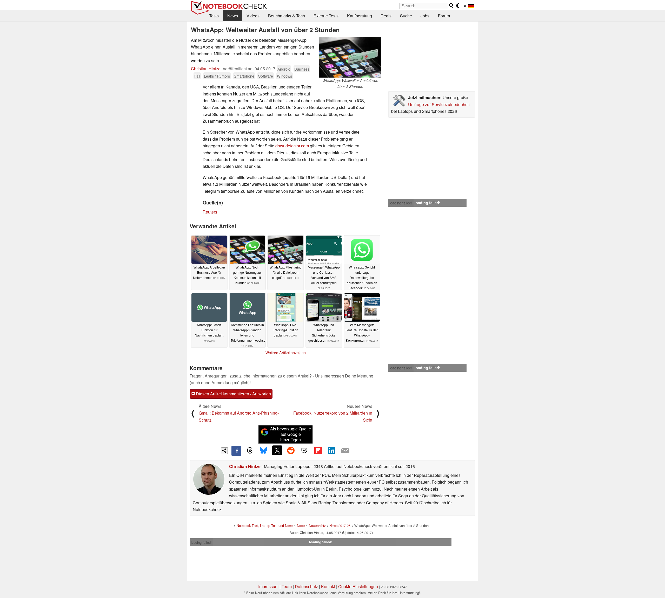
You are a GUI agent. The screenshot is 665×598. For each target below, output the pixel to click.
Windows (284, 76)
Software (265, 76)
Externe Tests (326, 16)
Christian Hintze (206, 69)
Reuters (210, 212)
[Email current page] (345, 451)
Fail (197, 76)
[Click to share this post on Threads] (250, 451)
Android (283, 69)
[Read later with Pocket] (304, 450)
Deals (386, 16)
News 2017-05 (339, 525)
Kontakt (328, 586)
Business (301, 69)
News (232, 16)
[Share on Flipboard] (318, 450)
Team (287, 586)
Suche (406, 16)
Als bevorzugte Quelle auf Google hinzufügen (290, 434)
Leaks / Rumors (217, 76)
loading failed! (400, 202)
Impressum (268, 586)
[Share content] (224, 450)
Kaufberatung (359, 16)
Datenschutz (306, 586)
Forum (444, 16)
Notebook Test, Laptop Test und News (265, 525)
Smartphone (244, 76)
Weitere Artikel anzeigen (285, 352)
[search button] (451, 5)
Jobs (425, 16)
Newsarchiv (317, 525)
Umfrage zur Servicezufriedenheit (439, 104)
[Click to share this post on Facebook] (236, 451)
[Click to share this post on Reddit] (291, 450)
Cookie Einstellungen (358, 586)
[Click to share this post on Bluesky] (263, 451)
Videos (253, 16)
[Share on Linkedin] (331, 450)
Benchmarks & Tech (286, 16)
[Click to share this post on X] (277, 450)
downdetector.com (292, 146)
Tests (214, 16)
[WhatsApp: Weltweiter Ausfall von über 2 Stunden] (350, 57)
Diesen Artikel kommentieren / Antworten (233, 394)
